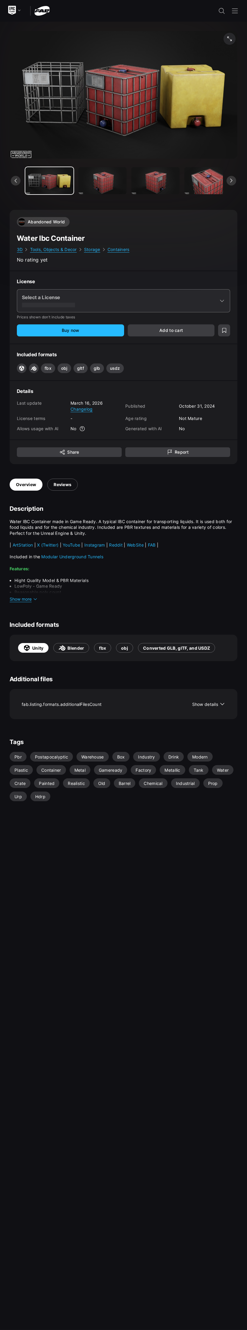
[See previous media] (15, 180)
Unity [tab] (37, 648)
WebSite (136, 544)
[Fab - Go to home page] (42, 10)
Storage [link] (92, 249)
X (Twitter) (47, 544)
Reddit (116, 544)
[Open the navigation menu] (235, 11)
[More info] (82, 428)
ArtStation (23, 544)
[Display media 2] (155, 180)
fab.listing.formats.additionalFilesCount (120, 704)
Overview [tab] (26, 484)
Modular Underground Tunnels (72, 556)
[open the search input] (222, 11)
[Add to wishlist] (224, 330)
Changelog (81, 409)
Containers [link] (119, 249)
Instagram (94, 544)
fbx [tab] (102, 648)
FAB (152, 544)
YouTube (72, 544)
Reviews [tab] (62, 484)
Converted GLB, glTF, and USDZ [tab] (176, 648)
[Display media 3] (208, 180)
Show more (21, 599)
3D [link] (20, 249)
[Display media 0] (49, 180)
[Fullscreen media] (230, 39)
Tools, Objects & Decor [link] (53, 249)
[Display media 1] (102, 180)
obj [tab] (124, 648)
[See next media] (231, 180)
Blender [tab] (75, 648)
